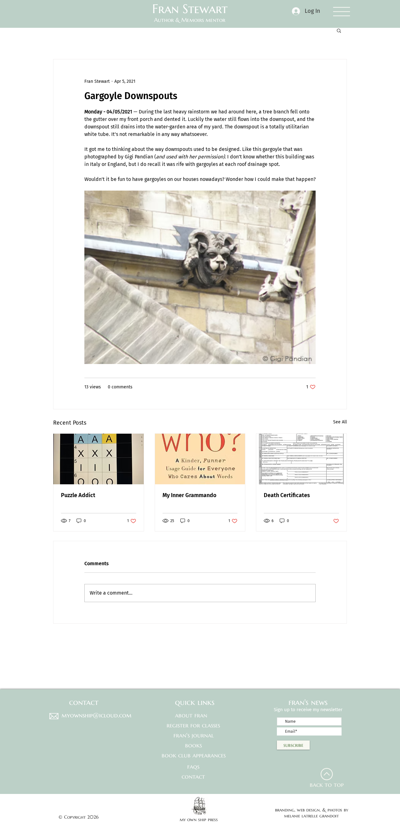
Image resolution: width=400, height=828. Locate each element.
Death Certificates (287, 495)
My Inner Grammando (189, 495)
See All (340, 422)
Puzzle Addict (78, 495)
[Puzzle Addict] (98, 459)
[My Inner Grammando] (200, 459)
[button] (341, 11)
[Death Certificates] (301, 459)
